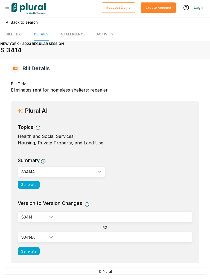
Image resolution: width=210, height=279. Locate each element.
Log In (199, 7)
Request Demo (118, 7)
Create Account (158, 7)
